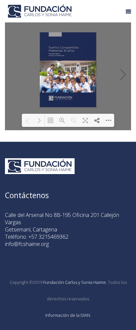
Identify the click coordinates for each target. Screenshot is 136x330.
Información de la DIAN (67, 315)
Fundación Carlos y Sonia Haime (74, 282)
